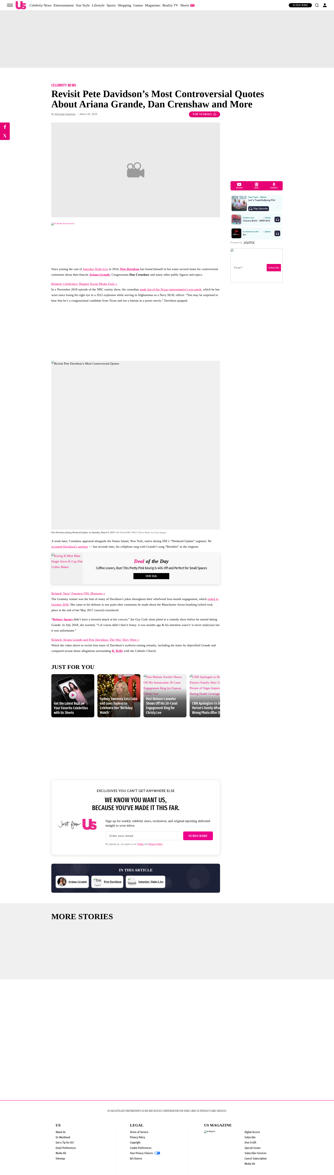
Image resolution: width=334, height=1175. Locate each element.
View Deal (151, 576)
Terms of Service (139, 1132)
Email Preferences (66, 1148)
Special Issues (253, 1148)
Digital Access (252, 1132)
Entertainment (64, 5)
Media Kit (61, 1153)
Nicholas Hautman (65, 114)
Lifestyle (98, 5)
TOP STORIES (202, 114)
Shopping (124, 5)
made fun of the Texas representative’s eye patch (170, 289)
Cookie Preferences (141, 1148)
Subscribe (300, 5)
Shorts (184, 5)
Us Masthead (63, 1137)
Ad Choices (136, 1158)
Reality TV (170, 5)
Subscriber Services (256, 1153)
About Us (61, 1132)
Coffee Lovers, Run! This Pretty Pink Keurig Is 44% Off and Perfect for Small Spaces (151, 568)
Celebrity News (40, 5)
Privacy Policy (155, 844)
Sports (111, 5)
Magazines (152, 5)
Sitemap (60, 1158)
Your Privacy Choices (141, 1153)
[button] (317, 5)
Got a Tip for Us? (65, 1142)
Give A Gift (250, 1142)
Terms (140, 844)
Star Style (83, 5)
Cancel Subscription (256, 1158)
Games (138, 5)
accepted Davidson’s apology (69, 546)
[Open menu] (10, 5)
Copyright (135, 1142)
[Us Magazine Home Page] (21, 5)
